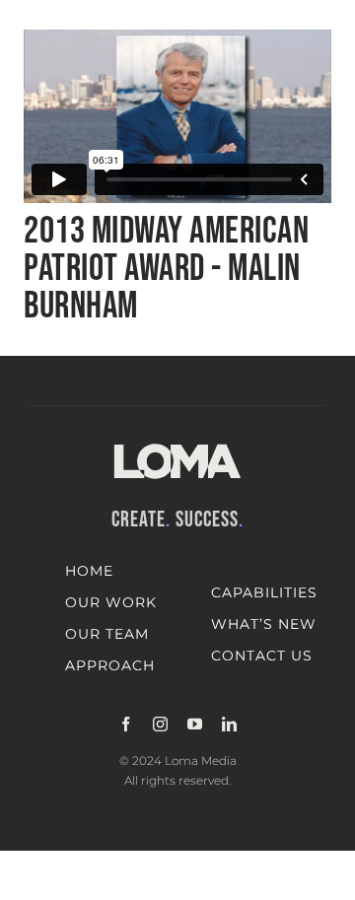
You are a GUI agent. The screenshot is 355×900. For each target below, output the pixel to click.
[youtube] (194, 724)
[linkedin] (229, 724)
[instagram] (160, 724)
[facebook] (125, 724)
